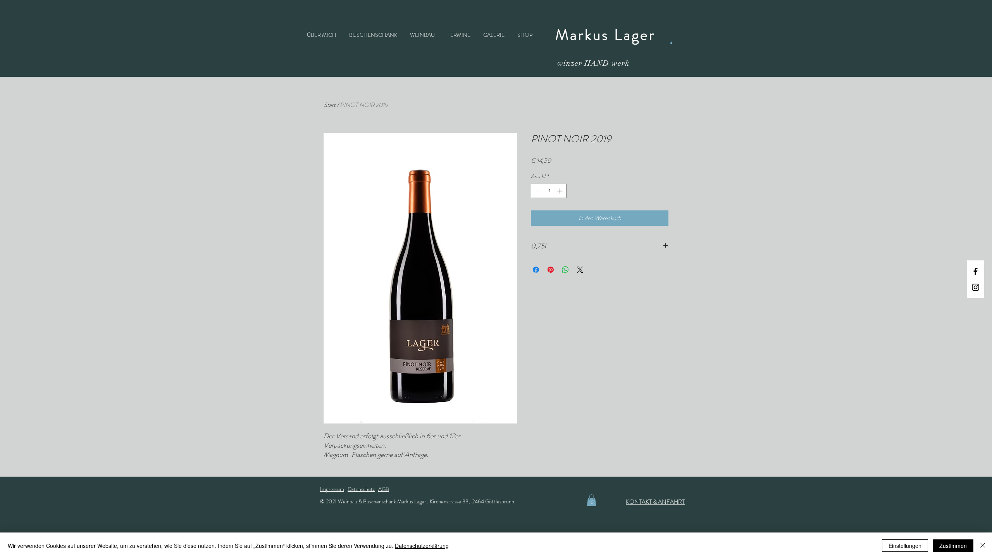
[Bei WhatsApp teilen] (565, 269)
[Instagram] (975, 287)
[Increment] (560, 191)
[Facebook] (975, 271)
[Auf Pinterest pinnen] (550, 269)
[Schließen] (982, 545)
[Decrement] (537, 191)
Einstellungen (905, 545)
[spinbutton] (549, 191)
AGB (383, 489)
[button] (671, 42)
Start (330, 104)
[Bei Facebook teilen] (536, 269)
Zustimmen (953, 545)
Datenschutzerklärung (422, 545)
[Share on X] (580, 269)
